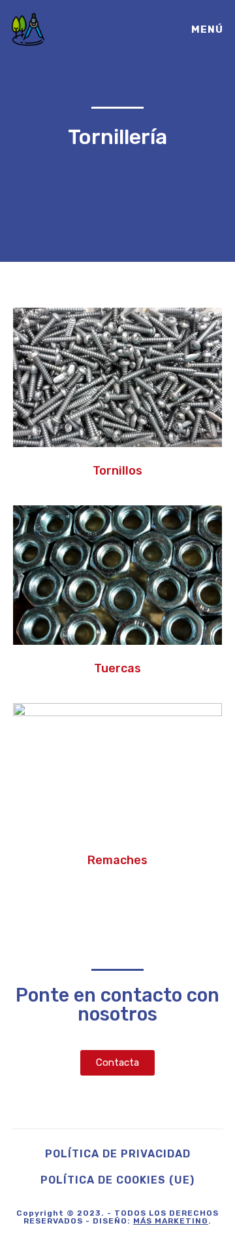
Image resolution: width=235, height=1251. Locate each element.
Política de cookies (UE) (117, 1180)
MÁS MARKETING (170, 1220)
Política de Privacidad (118, 1154)
